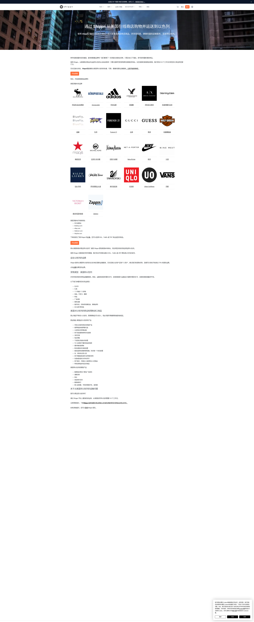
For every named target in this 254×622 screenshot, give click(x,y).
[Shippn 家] (66, 6)
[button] (242, 608)
